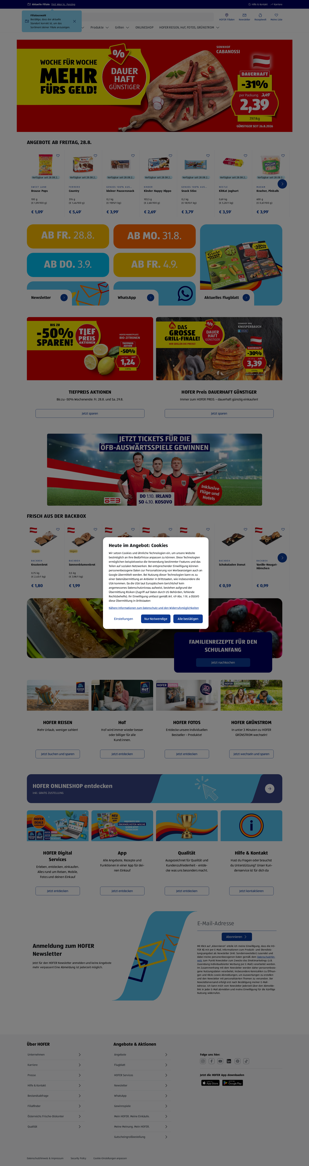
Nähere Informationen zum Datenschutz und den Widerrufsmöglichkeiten (154, 608)
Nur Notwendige (155, 618)
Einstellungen (123, 618)
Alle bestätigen (188, 618)
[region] (156, 583)
